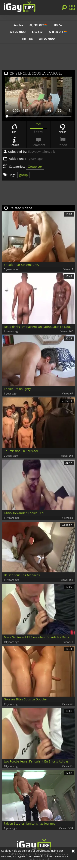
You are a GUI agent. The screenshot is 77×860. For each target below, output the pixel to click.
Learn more (60, 856)
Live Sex (18, 25)
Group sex (35, 166)
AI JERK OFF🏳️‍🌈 (38, 25)
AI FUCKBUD (18, 32)
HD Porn (59, 25)
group (23, 175)
